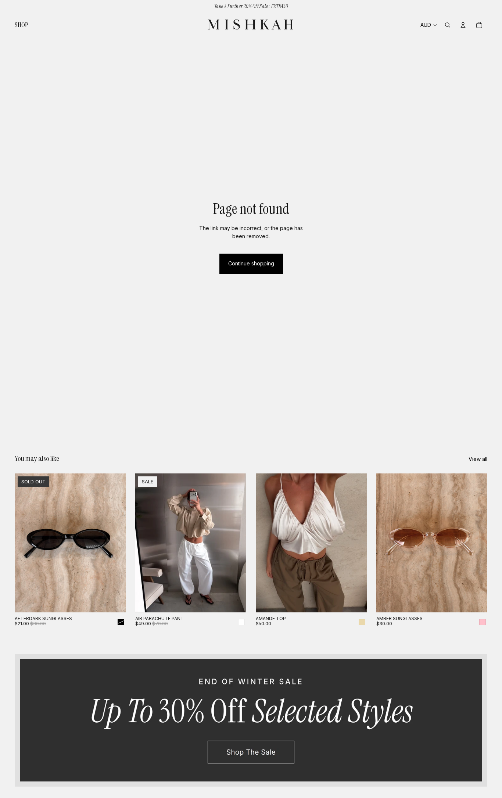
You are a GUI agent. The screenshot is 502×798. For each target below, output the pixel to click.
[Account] (463, 25)
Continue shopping (251, 263)
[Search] (448, 25)
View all (478, 459)
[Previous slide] (26, 543)
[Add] (476, 601)
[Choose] (234, 601)
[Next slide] (115, 543)
